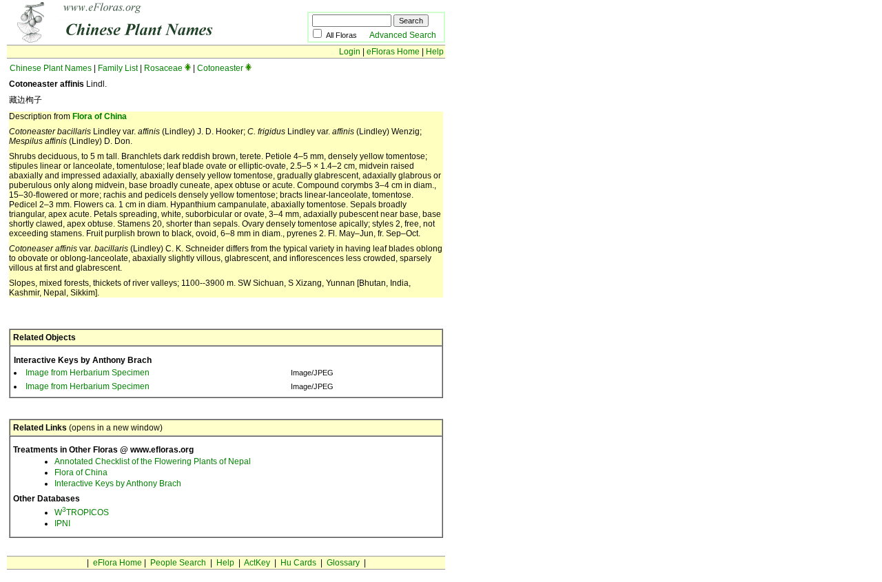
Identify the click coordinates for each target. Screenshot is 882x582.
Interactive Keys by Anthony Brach (117, 483)
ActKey (257, 563)
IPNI (62, 523)
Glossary (343, 563)
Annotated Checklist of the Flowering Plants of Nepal (152, 461)
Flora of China (99, 116)
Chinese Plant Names (51, 68)
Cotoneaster (220, 68)
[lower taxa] (188, 68)
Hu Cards (298, 563)
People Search (178, 563)
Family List (118, 68)
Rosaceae (163, 68)
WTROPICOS (81, 512)
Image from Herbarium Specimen (87, 372)
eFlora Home (117, 563)
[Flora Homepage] (136, 40)
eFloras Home (393, 51)
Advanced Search (402, 35)
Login (349, 51)
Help (435, 51)
